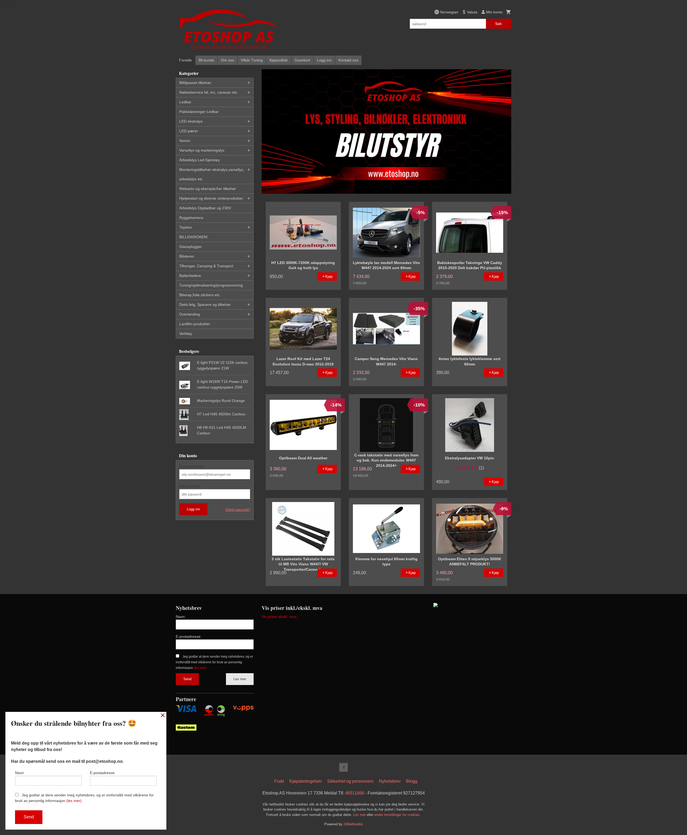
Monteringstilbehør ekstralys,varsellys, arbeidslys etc (211, 174)
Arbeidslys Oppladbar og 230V (205, 208)
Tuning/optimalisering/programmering (211, 285)
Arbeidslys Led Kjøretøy (199, 160)
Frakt (279, 781)
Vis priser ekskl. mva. (280, 616)
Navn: (181, 616)
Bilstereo (186, 256)
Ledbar (185, 102)
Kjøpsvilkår (278, 60)
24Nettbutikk (353, 824)
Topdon (185, 227)
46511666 (354, 793)
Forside (185, 60)
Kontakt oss (348, 60)
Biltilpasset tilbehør (195, 82)
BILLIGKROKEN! (193, 237)
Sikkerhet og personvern (350, 781)
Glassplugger (190, 246)
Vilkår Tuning (252, 60)
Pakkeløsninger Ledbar (199, 111)
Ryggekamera (191, 217)
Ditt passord (189, 486)
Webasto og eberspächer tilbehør (207, 188)
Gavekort (302, 60)
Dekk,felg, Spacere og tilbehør (205, 304)
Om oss (227, 60)
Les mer (239, 679)
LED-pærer (188, 131)
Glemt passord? (237, 510)
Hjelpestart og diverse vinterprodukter (211, 198)
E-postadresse (191, 466)
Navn (19, 773)
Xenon (184, 140)
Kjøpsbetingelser (305, 781)
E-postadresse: (189, 636)
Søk (498, 23)
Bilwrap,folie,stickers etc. (200, 295)
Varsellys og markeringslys (201, 150)
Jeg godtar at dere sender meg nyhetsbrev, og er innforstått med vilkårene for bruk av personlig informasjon (214, 662)
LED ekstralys (191, 121)
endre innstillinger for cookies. (397, 815)
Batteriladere (190, 275)
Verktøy (185, 333)
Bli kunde (206, 60)
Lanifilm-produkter (194, 324)
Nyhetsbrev (390, 781)
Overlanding (189, 314)
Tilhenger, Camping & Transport (206, 266)
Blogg (411, 781)
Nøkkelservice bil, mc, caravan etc (208, 92)
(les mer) (200, 668)
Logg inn (324, 60)
